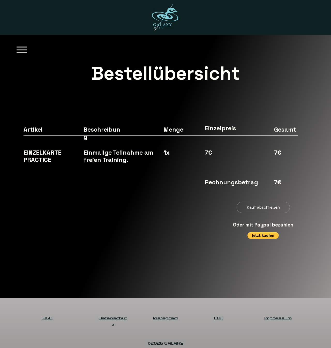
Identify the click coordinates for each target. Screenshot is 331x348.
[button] (263, 235)
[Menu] (21, 50)
